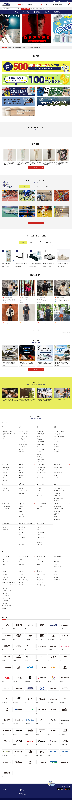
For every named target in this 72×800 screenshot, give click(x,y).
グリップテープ (56, 438)
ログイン (48, 1)
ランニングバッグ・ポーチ (58, 498)
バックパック (21, 574)
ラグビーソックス (40, 584)
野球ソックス (39, 577)
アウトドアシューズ (57, 511)
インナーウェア (21, 514)
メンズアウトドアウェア (58, 506)
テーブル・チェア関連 (40, 532)
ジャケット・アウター (5, 561)
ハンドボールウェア (5, 488)
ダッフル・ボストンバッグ (23, 580)
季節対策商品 (56, 561)
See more (36, 330)
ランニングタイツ (57, 493)
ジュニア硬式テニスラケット (59, 431)
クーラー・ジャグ (39, 527)
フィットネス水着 (39, 488)
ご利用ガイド (60, 1)
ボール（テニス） (57, 449)
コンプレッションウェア (23, 531)
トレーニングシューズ (23, 433)
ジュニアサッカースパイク (23, 431)
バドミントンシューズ (42, 8)
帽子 (55, 514)
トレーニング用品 (40, 506)
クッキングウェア (39, 529)
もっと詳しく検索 (25, 8)
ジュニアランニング (5, 577)
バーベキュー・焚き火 (40, 537)
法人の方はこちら (5, 789)
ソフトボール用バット (40, 441)
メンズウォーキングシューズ (6, 506)
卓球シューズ (21, 470)
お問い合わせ (67, 1)
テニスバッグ (56, 443)
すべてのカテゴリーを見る (36, 223)
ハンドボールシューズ (5, 487)
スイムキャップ (39, 492)
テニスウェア (56, 444)
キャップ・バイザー (57, 446)
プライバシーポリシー (23, 794)
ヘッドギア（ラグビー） (23, 490)
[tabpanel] (36, 28)
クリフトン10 (37, 8)
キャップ (20, 540)
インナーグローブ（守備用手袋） (42, 452)
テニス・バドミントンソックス (41, 575)
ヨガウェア (21, 506)
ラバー (20, 469)
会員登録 (54, 1)
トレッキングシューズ (57, 513)
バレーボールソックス (40, 580)
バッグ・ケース (39, 456)
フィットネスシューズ (5, 597)
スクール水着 (39, 490)
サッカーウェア (21, 439)
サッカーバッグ (21, 449)
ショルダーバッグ (22, 577)
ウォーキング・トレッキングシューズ (8, 601)
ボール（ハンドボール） (6, 490)
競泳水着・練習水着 (40, 487)
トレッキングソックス (40, 582)
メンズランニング (5, 574)
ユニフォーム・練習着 (40, 449)
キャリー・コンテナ (40, 526)
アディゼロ (32, 8)
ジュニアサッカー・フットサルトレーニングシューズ (10, 585)
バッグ (3, 477)
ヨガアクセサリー (22, 509)
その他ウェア (4, 564)
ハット (55, 575)
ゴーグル (38, 493)
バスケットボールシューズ (41, 467)
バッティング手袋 (40, 451)
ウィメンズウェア (22, 527)
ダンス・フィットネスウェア (23, 511)
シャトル (3, 474)
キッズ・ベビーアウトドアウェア (59, 509)
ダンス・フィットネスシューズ (24, 513)
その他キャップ (56, 580)
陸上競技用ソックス (5, 436)
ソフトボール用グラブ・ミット (42, 434)
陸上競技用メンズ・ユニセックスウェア (8, 433)
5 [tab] (38, 44)
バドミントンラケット (5, 467)
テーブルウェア (39, 534)
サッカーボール (22, 446)
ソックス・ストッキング (40, 459)
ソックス (55, 448)
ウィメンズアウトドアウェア (58, 508)
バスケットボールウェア (41, 469)
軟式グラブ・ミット (40, 431)
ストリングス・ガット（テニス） (59, 434)
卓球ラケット (21, 467)
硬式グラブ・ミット (40, 429)
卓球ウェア (21, 472)
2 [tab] (33, 44)
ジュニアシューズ (22, 536)
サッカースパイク (22, 429)
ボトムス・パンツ (4, 563)
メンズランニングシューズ (58, 487)
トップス (3, 559)
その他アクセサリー (5, 438)
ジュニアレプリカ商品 (23, 444)
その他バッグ (21, 584)
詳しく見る (36, 167)
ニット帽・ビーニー (57, 579)
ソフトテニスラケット (57, 433)
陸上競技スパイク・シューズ (6, 429)
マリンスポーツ (39, 496)
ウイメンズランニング (5, 575)
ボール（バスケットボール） (41, 472)
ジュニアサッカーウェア (23, 441)
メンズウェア (21, 526)
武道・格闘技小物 (5, 529)
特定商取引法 (21, 793)
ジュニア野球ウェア (40, 448)
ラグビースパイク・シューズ (24, 487)
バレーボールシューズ (58, 467)
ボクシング (4, 527)
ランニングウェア (57, 492)
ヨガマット (21, 508)
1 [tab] (31, 44)
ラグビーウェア (21, 488)
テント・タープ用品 (40, 536)
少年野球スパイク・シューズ (41, 444)
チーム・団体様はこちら (56, 4)
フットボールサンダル (23, 438)
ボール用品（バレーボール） (59, 474)
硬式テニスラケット (57, 429)
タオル (55, 567)
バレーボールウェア (57, 469)
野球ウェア (38, 446)
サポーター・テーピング (58, 566)
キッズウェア (21, 529)
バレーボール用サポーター (58, 470)
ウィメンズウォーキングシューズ (7, 508)
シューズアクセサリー (23, 436)
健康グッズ (38, 508)
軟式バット (38, 438)
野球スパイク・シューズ (41, 443)
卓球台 (20, 477)
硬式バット (38, 436)
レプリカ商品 (21, 443)
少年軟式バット (39, 439)
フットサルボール (22, 448)
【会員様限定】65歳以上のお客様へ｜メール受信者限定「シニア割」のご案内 (26, 47)
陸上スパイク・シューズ (6, 598)
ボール (55, 559)
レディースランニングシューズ (59, 488)
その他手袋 (39, 454)
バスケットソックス (40, 579)
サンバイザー (56, 577)
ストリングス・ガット (5, 469)
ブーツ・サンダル (22, 537)
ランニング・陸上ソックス (41, 574)
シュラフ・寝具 (39, 531)
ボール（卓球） (21, 474)
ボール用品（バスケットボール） (42, 474)
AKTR (47, 8)
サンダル (3, 610)
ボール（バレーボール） (58, 472)
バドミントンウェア (5, 472)
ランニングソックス (57, 495)
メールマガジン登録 (22, 792)
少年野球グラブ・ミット (41, 433)
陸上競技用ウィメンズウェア (7, 434)
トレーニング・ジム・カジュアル (7, 605)
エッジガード (56, 439)
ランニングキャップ (57, 496)
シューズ (20, 534)
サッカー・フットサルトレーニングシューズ (9, 582)
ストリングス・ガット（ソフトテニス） (60, 436)
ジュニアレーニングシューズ (24, 434)
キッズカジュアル (5, 606)
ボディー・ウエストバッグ (23, 579)
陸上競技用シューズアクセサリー (7, 431)
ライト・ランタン (39, 542)
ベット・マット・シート (40, 540)
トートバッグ (21, 575)
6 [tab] (40, 44)
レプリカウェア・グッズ (40, 470)
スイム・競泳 (4, 608)
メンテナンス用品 (40, 457)
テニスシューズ (56, 441)
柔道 (2, 526)
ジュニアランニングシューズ (59, 490)
